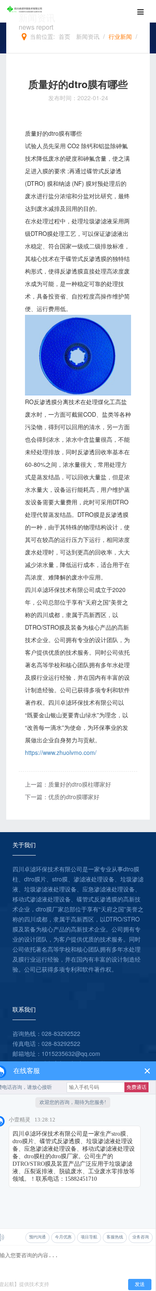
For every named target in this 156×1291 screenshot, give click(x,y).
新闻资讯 (87, 36)
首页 (64, 36)
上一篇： (68, 784)
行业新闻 (120, 36)
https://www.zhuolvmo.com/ (61, 752)
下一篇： (62, 796)
